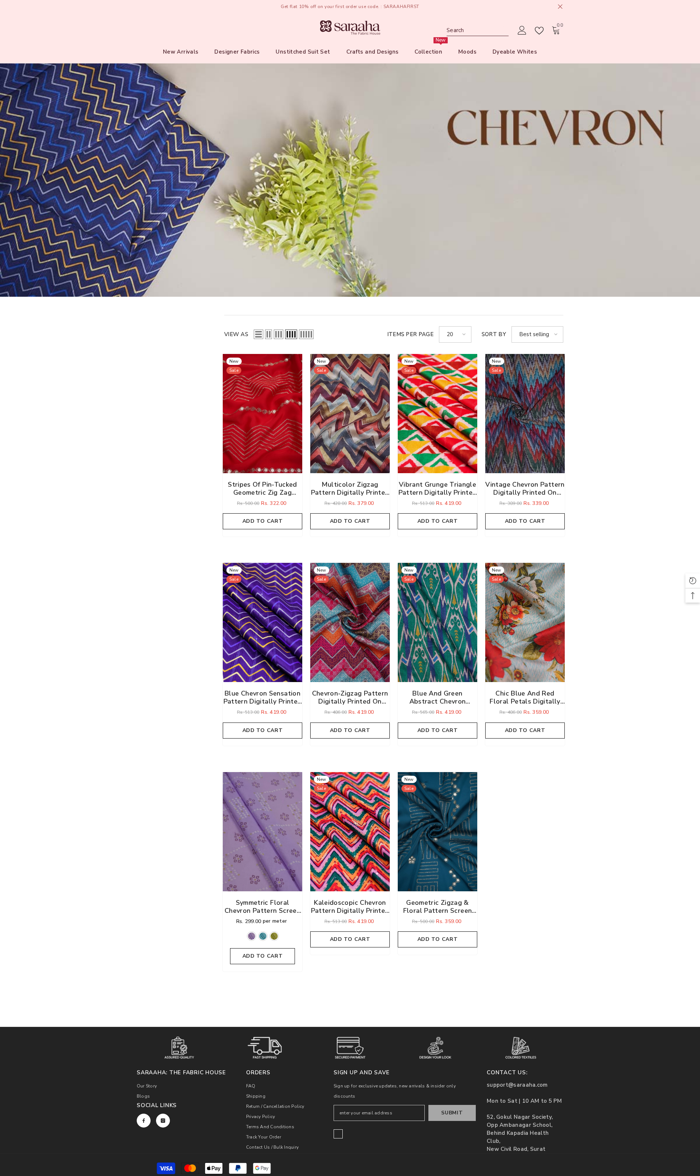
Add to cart (262, 521)
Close (560, 7)
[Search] (478, 30)
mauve (251, 936)
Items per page (410, 334)
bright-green (274, 936)
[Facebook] (144, 1121)
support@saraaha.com (517, 1085)
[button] (258, 334)
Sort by (494, 334)
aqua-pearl (263, 936)
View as (236, 334)
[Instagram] (163, 1121)
